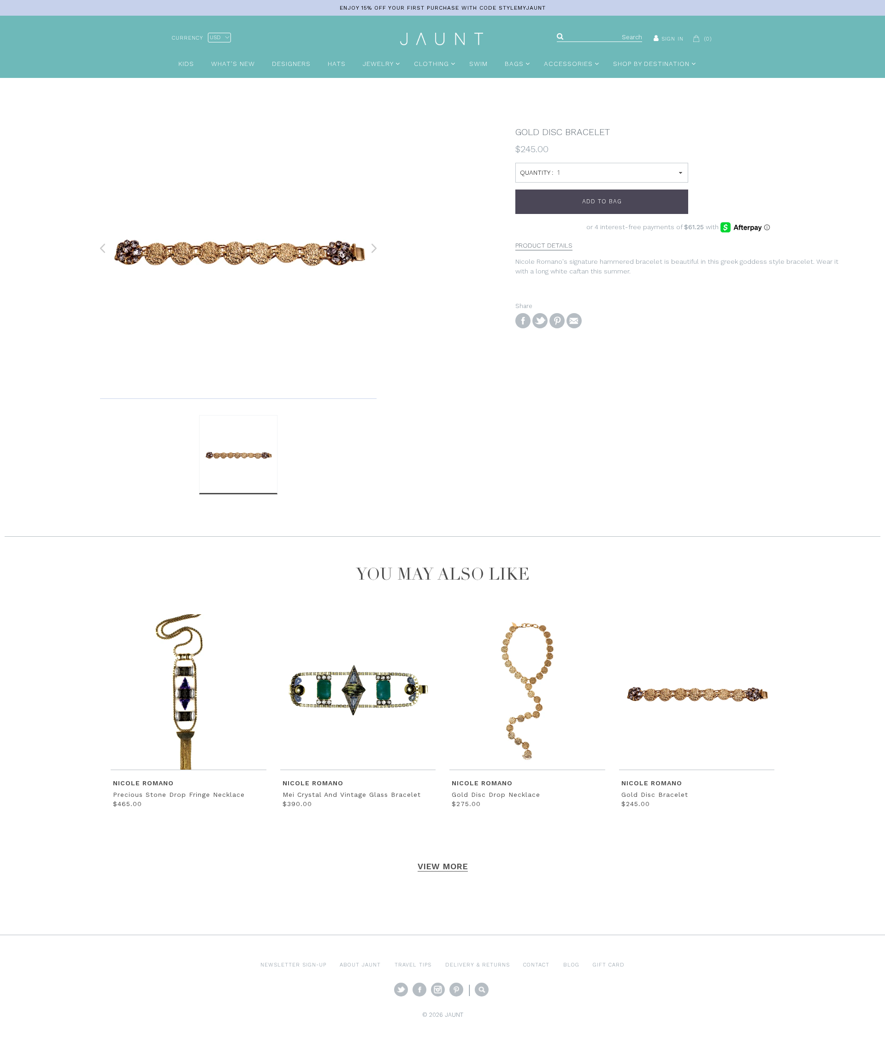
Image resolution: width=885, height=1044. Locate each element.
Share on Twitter (540, 320)
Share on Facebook (523, 320)
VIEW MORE (443, 866)
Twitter (401, 990)
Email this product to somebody (574, 320)
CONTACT (536, 964)
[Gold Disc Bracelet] (238, 248)
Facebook (419, 990)
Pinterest (456, 990)
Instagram (438, 990)
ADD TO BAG (602, 201)
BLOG (571, 964)
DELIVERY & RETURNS (477, 964)
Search (482, 990)
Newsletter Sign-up (293, 964)
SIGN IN (672, 39)
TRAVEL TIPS (413, 964)
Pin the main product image (557, 320)
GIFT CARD (609, 964)
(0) (708, 39)
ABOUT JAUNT (360, 964)
